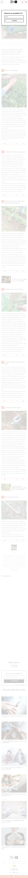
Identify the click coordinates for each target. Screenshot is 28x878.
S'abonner (14, 20)
